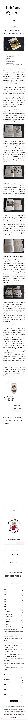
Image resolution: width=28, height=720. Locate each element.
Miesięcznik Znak (18, 420)
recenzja (6, 423)
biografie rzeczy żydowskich (13, 417)
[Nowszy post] (3, 510)
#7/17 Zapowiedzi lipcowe (10, 629)
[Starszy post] (24, 510)
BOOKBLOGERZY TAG (10, 636)
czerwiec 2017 (8, 420)
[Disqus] (14, 446)
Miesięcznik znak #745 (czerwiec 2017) (13, 643)
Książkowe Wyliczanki (14, 10)
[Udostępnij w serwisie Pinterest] (22, 382)
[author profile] (14, 389)
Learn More (12, 717)
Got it (18, 717)
